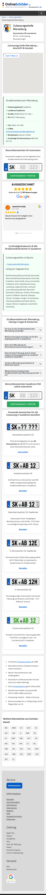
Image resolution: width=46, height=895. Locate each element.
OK (36, 738)
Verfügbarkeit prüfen (23, 175)
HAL (13, 733)
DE (35, 733)
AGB (8, 813)
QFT (6, 759)
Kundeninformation (14, 816)
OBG (13, 754)
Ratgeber (10, 799)
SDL (13, 743)
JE (13, 759)
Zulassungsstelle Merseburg (18, 264)
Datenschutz (11, 807)
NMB (14, 728)
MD (6, 728)
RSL (6, 733)
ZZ (28, 743)
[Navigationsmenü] (41, 13)
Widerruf (9, 810)
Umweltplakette (19, 686)
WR (21, 743)
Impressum (10, 819)
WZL (28, 728)
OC (6, 738)
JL (20, 733)
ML (34, 743)
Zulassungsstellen (15, 17)
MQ (21, 754)
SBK (6, 748)
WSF (36, 748)
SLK (29, 748)
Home (4, 17)
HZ (21, 728)
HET (28, 738)
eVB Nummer (11, 805)
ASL (13, 748)
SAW (13, 738)
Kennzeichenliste (13, 802)
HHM (29, 754)
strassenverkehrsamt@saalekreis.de (20, 131)
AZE (37, 754)
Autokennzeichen (24, 661)
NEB (27, 733)
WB (6, 743)
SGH (21, 748)
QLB (6, 754)
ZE (36, 728)
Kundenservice (14, 785)
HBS (21, 738)
